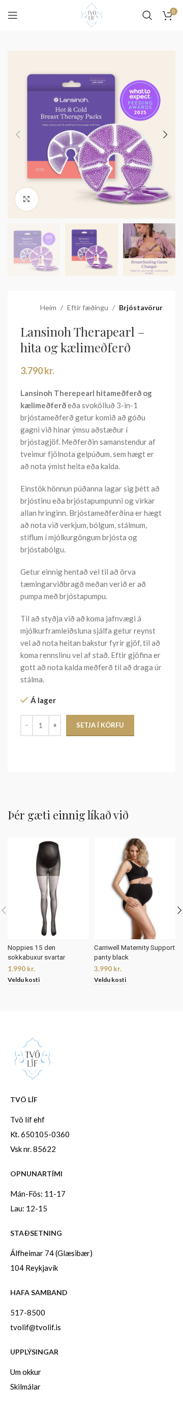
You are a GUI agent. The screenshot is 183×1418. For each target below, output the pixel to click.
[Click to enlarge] (26, 199)
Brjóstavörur (141, 307)
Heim (48, 307)
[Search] (147, 15)
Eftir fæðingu (87, 307)
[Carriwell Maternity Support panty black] (134, 888)
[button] (18, 134)
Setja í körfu (100, 725)
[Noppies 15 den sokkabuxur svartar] (48, 888)
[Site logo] (91, 14)
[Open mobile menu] (13, 15)
